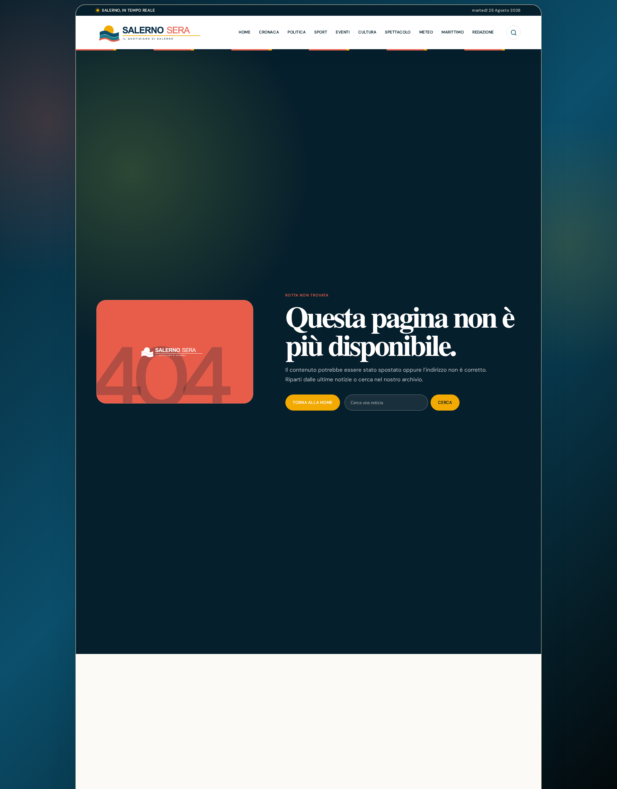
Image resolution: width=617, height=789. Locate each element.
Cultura (367, 32)
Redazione (483, 32)
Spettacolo (397, 32)
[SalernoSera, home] (163, 32)
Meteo (426, 32)
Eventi (343, 32)
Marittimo (453, 32)
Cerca (445, 402)
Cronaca (269, 32)
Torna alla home (313, 402)
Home (244, 32)
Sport (320, 32)
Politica (297, 32)
